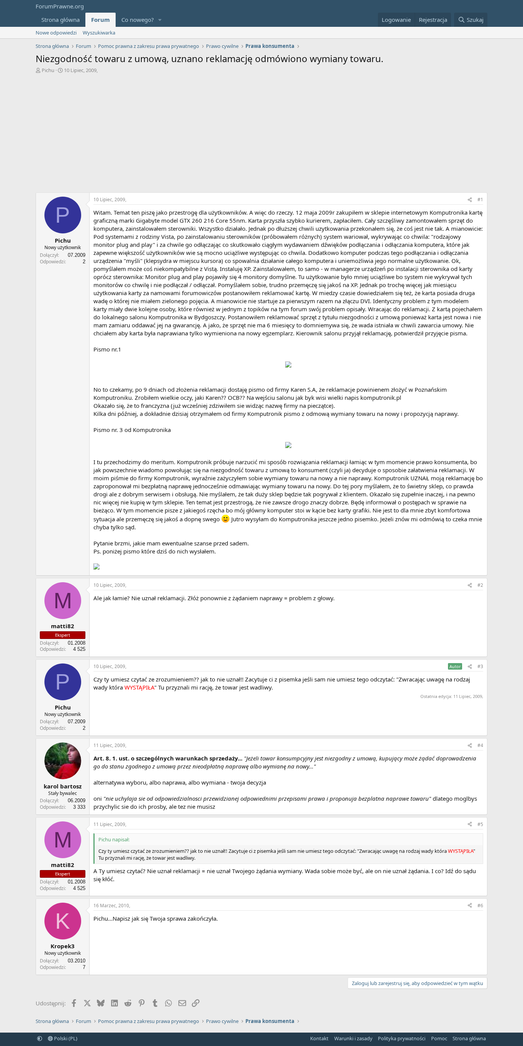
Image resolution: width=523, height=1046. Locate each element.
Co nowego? (137, 19)
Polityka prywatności (401, 1038)
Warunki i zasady (353, 1038)
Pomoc (439, 1038)
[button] (160, 20)
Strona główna (60, 19)
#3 (480, 666)
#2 (480, 585)
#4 (480, 745)
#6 (480, 905)
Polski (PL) (65, 1038)
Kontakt (319, 1038)
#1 (480, 199)
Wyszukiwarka (99, 32)
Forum (100, 19)
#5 (480, 824)
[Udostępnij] (470, 199)
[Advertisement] (261, 131)
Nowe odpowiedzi (56, 32)
